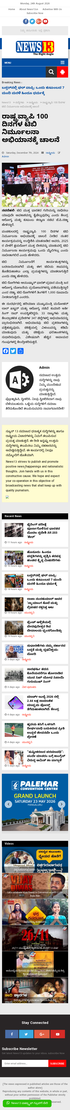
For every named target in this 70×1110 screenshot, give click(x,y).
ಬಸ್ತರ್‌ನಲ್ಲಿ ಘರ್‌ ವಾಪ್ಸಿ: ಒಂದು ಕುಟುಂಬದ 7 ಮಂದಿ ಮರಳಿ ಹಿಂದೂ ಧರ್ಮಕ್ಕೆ (44, 580)
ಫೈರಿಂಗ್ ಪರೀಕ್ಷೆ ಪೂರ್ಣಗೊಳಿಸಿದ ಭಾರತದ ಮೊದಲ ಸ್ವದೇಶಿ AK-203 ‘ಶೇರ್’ (43, 531)
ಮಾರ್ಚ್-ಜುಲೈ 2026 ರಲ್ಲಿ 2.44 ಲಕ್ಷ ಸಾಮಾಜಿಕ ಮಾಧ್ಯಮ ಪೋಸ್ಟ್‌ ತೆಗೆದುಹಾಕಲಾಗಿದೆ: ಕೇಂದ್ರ (43, 703)
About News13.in (28, 9)
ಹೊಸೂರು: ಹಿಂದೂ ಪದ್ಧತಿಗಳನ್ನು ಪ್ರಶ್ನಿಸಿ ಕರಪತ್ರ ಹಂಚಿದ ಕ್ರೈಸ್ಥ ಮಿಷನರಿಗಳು (44, 557)
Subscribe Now (35, 13)
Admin (5, 157)
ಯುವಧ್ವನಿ (29, 613)
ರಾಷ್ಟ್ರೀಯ (50, 153)
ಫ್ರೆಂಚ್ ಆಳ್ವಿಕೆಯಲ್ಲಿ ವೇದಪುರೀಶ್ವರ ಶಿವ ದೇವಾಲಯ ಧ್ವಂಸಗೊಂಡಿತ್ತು (44, 627)
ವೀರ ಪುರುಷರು (29, 687)
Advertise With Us (52, 9)
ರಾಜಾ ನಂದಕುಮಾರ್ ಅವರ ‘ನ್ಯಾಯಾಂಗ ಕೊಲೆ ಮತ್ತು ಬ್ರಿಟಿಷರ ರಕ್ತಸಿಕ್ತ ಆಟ (44, 603)
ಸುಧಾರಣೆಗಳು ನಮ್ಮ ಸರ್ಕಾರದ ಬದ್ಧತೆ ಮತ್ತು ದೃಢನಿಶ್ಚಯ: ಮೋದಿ (46, 650)
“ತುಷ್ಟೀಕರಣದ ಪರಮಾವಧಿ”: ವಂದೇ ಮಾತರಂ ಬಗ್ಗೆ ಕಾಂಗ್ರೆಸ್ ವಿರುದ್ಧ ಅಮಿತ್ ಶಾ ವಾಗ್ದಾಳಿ (46, 756)
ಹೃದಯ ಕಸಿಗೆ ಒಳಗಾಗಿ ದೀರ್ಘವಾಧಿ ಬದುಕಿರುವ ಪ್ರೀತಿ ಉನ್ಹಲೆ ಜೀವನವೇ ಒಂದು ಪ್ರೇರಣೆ (46, 731)
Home (11, 9)
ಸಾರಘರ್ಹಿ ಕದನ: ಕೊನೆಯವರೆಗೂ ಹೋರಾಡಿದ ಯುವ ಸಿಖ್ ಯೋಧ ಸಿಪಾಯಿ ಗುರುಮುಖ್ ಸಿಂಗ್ (45, 676)
